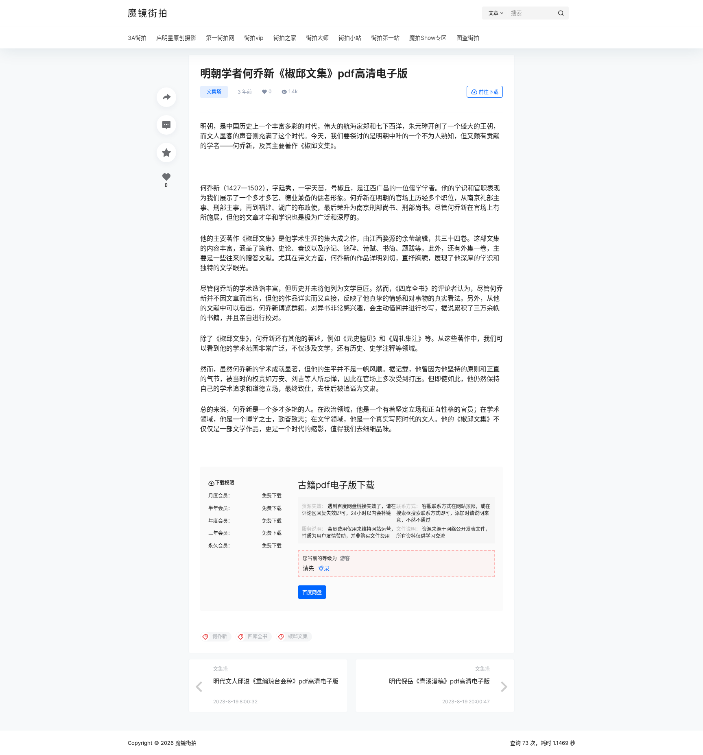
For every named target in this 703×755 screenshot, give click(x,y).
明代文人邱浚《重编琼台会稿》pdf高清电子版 (275, 681)
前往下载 (488, 92)
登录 (324, 568)
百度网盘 (312, 592)
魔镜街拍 (185, 743)
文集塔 (214, 92)
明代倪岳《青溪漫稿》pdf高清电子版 (439, 681)
